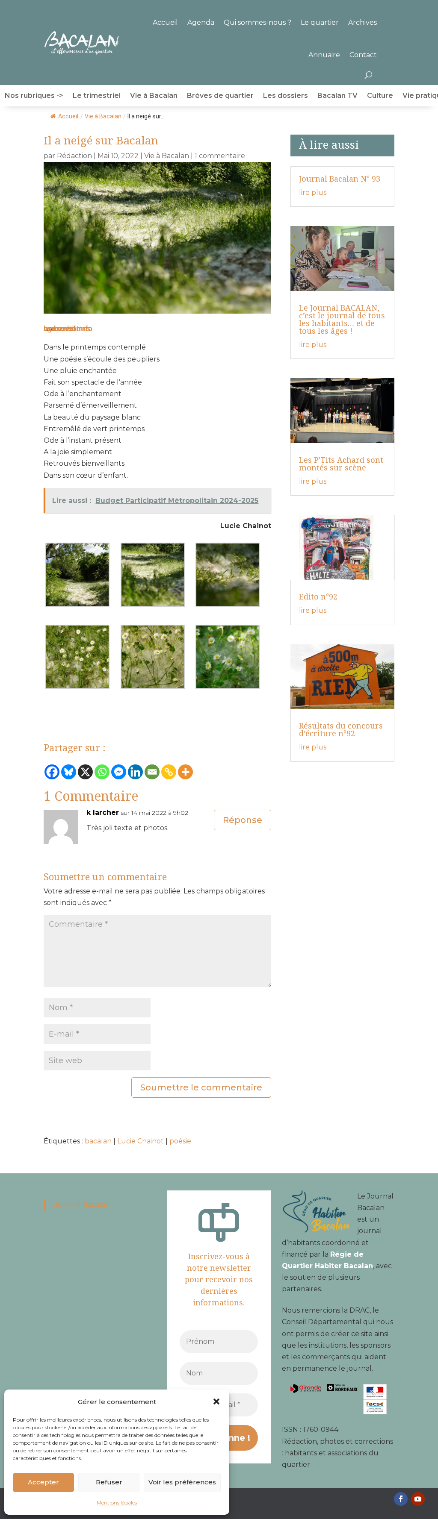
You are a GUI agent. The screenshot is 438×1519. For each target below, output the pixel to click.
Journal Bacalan (82, 1205)
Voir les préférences (182, 1482)
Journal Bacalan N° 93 (339, 178)
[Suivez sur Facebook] (401, 1499)
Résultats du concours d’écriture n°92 (341, 729)
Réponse (242, 820)
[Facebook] (51, 771)
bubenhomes (67, 329)
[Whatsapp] (102, 771)
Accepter (43, 1482)
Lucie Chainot (140, 1141)
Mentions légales (117, 1502)
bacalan (98, 1141)
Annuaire (324, 55)
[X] (85, 771)
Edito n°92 (318, 596)
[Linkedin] (135, 771)
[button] (216, 1401)
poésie (180, 1141)
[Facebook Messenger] (118, 771)
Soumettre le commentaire (201, 1087)
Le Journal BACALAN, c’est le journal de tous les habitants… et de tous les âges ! (342, 319)
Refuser (109, 1482)
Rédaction (74, 156)
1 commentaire (220, 156)
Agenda (200, 22)
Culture (380, 96)
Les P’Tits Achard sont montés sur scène (341, 464)
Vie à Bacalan (154, 96)
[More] (185, 771)
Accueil (165, 22)
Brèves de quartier (220, 96)
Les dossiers (285, 96)
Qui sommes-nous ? (257, 22)
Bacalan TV (337, 96)
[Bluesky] (68, 771)
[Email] (152, 771)
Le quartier (320, 22)
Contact (363, 55)
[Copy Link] (168, 771)
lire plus (312, 192)
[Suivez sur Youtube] (418, 1499)
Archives (362, 22)
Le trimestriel (97, 96)
